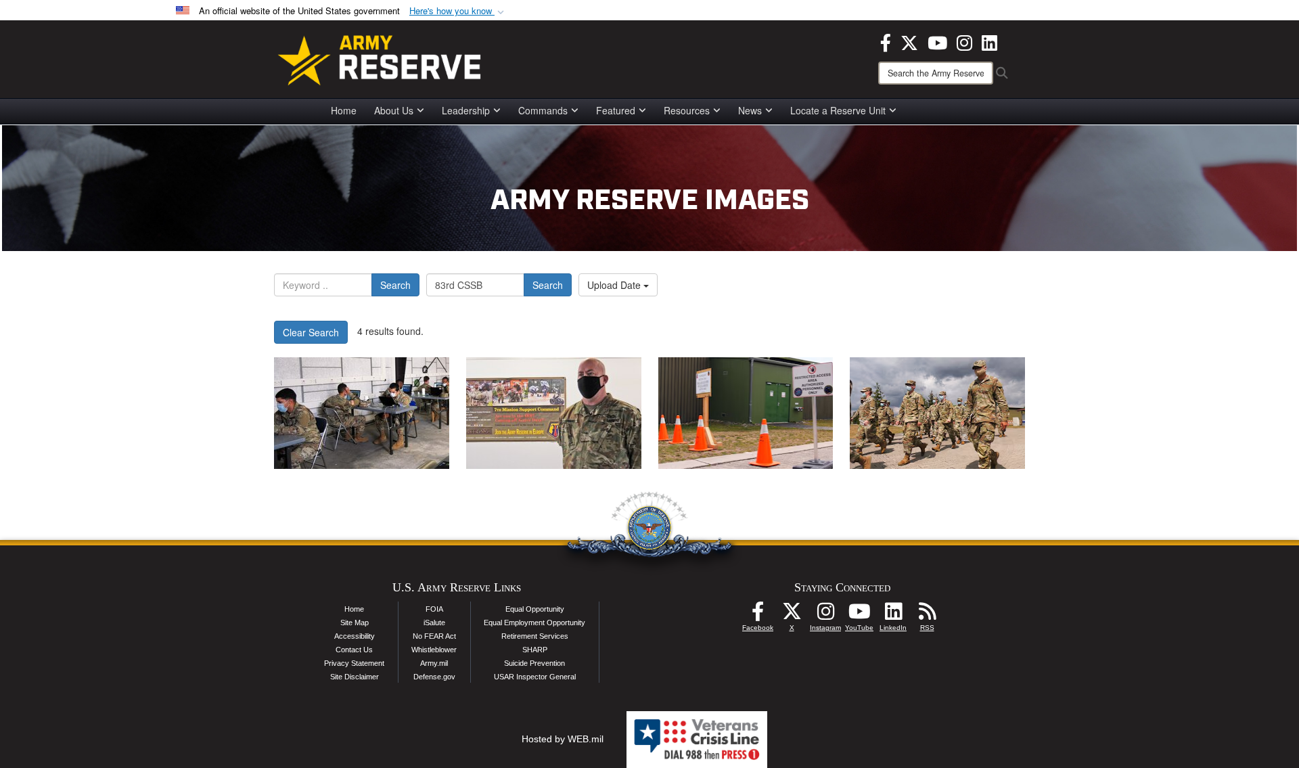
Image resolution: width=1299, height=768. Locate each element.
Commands (543, 110)
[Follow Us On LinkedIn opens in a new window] (893, 615)
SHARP (534, 650)
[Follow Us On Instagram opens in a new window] (825, 615)
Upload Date (615, 285)
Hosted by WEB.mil (562, 738)
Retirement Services (534, 636)
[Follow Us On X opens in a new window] (791, 615)
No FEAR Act (434, 636)
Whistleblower (434, 650)
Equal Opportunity (534, 609)
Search (395, 285)
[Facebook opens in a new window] (885, 41)
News (750, 110)
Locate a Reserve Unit (838, 110)
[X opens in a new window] (909, 41)
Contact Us (354, 650)
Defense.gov (434, 677)
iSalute (434, 622)
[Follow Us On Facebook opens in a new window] (758, 615)
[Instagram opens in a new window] (964, 41)
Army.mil (434, 663)
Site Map (354, 622)
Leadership (466, 110)
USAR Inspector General (535, 677)
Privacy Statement (354, 663)
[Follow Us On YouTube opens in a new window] (859, 615)
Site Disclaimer (354, 677)
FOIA (434, 609)
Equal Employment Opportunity (534, 622)
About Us (393, 110)
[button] (458, 11)
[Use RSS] (927, 615)
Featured (615, 110)
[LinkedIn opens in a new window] (989, 41)
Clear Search (311, 332)
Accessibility (354, 636)
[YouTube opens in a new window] (937, 41)
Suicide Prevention (534, 663)
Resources (687, 110)
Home (344, 110)
